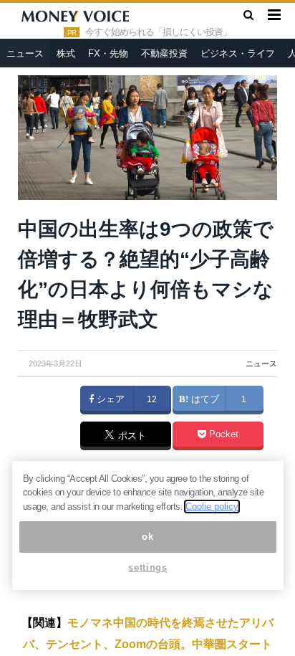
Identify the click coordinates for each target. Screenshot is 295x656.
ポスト (130, 437)
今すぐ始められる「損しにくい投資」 (158, 32)
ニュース (25, 53)
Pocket (222, 434)
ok (147, 536)
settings (147, 567)
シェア (109, 399)
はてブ (203, 399)
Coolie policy (211, 506)
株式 (66, 53)
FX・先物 (108, 53)
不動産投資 (164, 53)
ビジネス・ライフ (237, 53)
